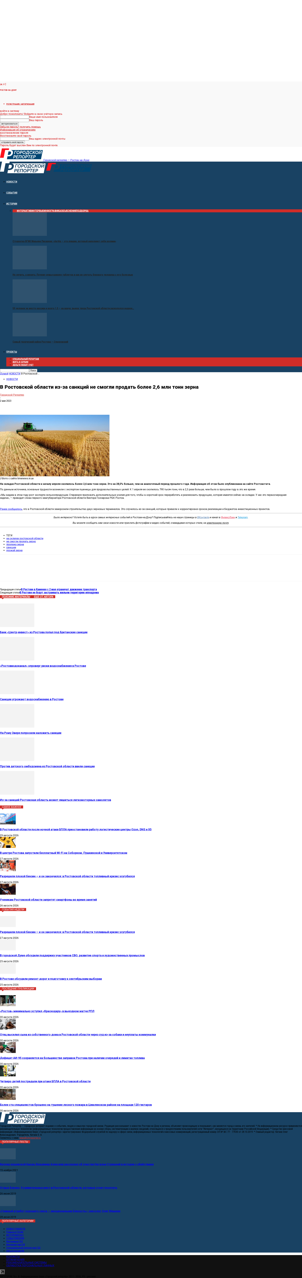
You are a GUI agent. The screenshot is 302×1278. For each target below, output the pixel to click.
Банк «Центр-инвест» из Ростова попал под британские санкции (43, 632)
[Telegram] (16, 405)
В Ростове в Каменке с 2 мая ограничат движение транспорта (59, 589)
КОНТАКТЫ (13, 1256)
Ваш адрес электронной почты (47, 138)
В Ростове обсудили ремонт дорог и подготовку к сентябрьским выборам (51, 978)
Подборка (82, 210)
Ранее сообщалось (11, 509)
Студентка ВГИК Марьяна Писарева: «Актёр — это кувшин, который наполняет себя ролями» (64, 241)
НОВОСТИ (11, 181)
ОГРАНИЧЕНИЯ (15, 1259)
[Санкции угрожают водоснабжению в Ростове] (17, 693)
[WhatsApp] (27, 405)
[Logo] (23, 172)
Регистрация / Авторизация (20, 104)
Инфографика (52, 210)
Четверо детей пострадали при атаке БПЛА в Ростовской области (45, 1081)
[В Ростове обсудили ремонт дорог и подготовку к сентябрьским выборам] (8, 972)
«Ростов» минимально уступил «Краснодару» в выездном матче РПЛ (47, 1011)
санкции (11, 547)
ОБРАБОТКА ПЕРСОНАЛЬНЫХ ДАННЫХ (30, 1265)
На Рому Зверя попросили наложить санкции (30, 732)
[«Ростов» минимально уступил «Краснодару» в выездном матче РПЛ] (8, 1005)
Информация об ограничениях (18, 129)
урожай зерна (14, 550)
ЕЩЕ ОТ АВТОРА (43, 596)
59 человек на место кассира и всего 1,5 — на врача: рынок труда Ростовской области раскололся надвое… (73, 308)
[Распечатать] (39, 405)
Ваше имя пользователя (43, 116)
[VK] (5, 405)
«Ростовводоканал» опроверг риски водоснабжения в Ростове (43, 665)
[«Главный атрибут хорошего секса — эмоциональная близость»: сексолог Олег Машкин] (8, 1205)
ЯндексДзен (228, 517)
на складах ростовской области (24, 538)
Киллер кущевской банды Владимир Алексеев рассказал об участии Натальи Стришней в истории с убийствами (77, 1164)
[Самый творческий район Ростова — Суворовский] (30, 335)
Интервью (38, 210)
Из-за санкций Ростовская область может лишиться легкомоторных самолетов (55, 800)
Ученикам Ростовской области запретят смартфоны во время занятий (48, 899)
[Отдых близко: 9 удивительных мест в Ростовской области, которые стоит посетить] (8, 1181)
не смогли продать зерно (21, 541)
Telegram (243, 517)
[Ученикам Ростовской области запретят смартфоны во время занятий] (8, 893)
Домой (4, 373)
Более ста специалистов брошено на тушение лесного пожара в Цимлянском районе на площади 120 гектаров (76, 1104)
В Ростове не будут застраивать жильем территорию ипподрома (59, 592)
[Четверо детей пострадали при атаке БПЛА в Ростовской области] (8, 1075)
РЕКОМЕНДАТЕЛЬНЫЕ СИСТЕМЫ (26, 1262)
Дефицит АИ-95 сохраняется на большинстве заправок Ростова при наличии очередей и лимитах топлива (72, 1058)
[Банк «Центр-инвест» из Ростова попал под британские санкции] (17, 626)
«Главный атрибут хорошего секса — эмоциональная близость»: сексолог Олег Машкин (60, 1211)
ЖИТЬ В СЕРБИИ (20, 362)
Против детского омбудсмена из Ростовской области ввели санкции (47, 766)
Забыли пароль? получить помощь (20, 126)
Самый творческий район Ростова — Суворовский (40, 341)
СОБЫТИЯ (11, 192)
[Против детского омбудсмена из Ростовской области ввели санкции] (17, 760)
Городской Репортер (12, 394)
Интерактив (24, 210)
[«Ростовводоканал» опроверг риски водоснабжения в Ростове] (17, 659)
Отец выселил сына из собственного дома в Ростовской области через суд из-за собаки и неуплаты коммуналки (78, 1034)
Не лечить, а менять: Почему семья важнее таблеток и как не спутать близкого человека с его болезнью (73, 274)
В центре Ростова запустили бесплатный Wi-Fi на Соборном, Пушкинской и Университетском (63, 852)
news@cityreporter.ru (30, 1137)
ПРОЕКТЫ (11, 351)
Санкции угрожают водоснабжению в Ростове (32, 699)
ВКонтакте (203, 517)
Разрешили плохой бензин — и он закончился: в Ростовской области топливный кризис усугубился (67, 876)
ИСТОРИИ (11, 203)
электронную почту (218, 522)
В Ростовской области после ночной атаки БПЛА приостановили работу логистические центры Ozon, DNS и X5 (75, 829)
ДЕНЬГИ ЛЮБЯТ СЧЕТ (23, 365)
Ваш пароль (36, 120)
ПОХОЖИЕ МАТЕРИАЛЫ (16, 596)
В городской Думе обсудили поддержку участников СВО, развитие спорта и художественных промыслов (72, 955)
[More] (50, 405)
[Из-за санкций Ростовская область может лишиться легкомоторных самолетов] (17, 793)
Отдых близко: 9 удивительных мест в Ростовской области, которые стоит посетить (58, 1187)
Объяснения (68, 210)
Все (15, 210)
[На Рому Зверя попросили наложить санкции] (17, 726)
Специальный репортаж (26, 359)
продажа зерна (15, 544)
